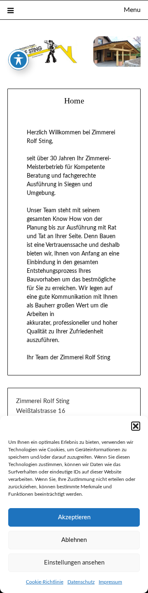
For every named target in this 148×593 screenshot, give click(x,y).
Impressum (110, 581)
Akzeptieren (74, 517)
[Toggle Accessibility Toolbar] (18, 60)
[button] (136, 426)
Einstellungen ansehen (74, 563)
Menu (132, 10)
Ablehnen (74, 540)
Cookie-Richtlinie (44, 581)
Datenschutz (81, 581)
